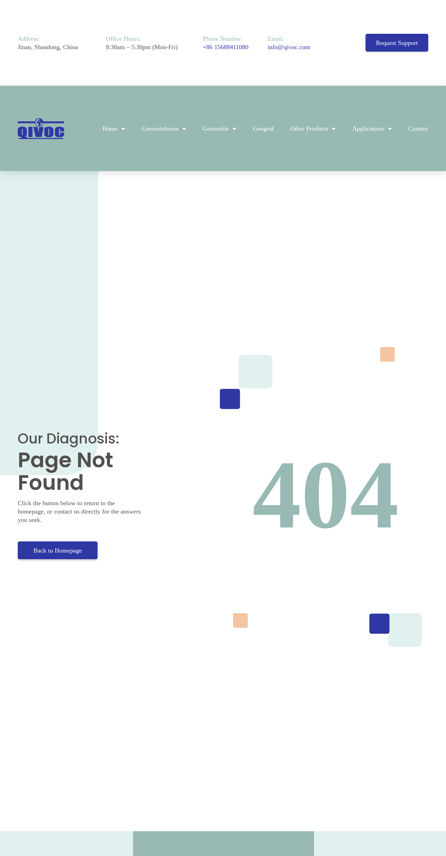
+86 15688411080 (225, 47)
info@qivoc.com (289, 47)
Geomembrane (160, 128)
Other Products (309, 128)
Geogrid (263, 128)
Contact (418, 128)
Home (110, 128)
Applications (368, 128)
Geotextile (216, 128)
